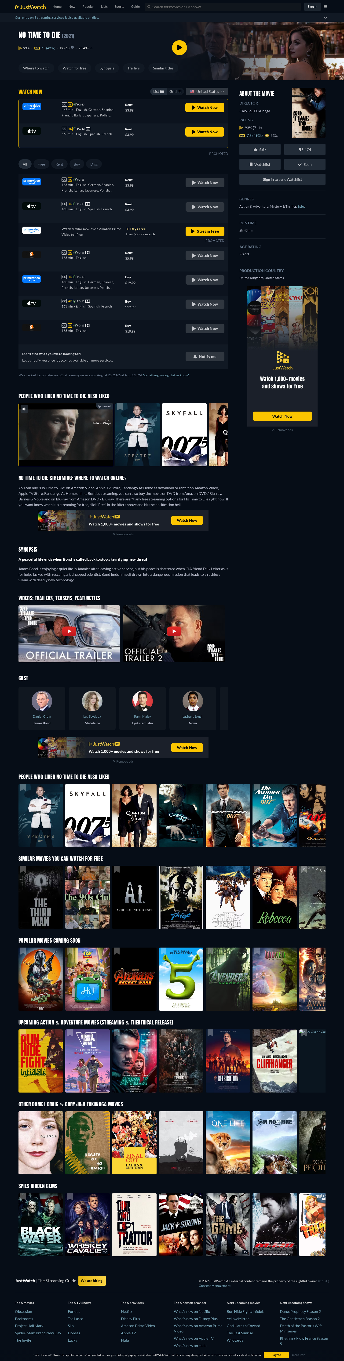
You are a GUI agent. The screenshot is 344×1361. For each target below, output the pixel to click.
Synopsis (107, 68)
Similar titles (163, 68)
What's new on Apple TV (194, 1338)
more (69, 457)
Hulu (125, 1340)
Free (41, 164)
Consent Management (215, 1286)
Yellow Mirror (238, 1318)
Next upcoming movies (243, 1303)
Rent (59, 164)
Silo (71, 1325)
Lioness (74, 1333)
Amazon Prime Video (138, 1325)
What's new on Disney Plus (196, 1318)
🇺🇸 (204, 91)
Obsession (23, 1311)
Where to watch (36, 68)
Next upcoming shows (296, 1303)
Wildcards (235, 1340)
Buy (77, 164)
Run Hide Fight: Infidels (245, 1311)
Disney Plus (130, 1318)
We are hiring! (92, 1280)
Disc (94, 164)
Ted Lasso (75, 1318)
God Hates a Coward (243, 1325)
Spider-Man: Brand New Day (38, 1333)
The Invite (23, 1340)
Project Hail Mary (29, 1325)
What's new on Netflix (192, 1311)
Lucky (72, 1340)
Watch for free (74, 68)
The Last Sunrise (240, 1333)
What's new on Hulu (190, 1345)
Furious (74, 1311)
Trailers (134, 68)
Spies (301, 206)
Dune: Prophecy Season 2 (300, 1311)
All (25, 164)
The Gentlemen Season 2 (300, 1318)
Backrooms (24, 1318)
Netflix (126, 1311)
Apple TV (128, 1333)
